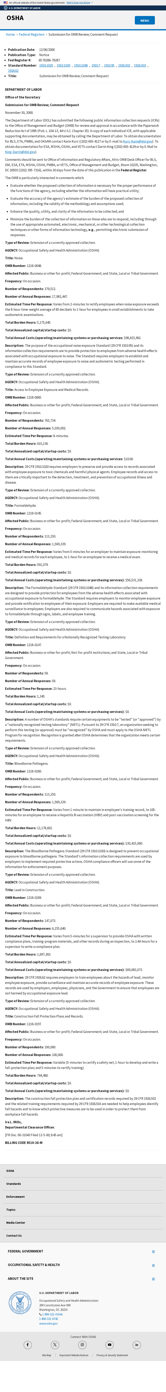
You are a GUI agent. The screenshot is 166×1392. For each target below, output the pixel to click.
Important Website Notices (74, 1355)
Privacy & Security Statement (112, 1355)
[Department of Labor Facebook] (27, 1345)
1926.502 (124, 65)
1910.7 (96, 65)
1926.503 (140, 65)
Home (10, 34)
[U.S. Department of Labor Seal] (20, 1302)
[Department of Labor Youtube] (109, 1345)
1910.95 (109, 65)
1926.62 (13, 70)
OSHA (14, 17)
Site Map (46, 1355)
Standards (13, 1184)
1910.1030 (63, 65)
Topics (10, 1210)
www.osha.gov (48, 1323)
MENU (144, 20)
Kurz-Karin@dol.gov (137, 141)
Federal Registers (32, 34)
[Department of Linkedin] (137, 1345)
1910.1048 (81, 65)
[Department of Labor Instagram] (82, 1345)
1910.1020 (46, 65)
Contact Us (14, 1235)
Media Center (15, 1223)
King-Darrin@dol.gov (20, 152)
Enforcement (15, 1197)
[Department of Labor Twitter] (55, 1345)
